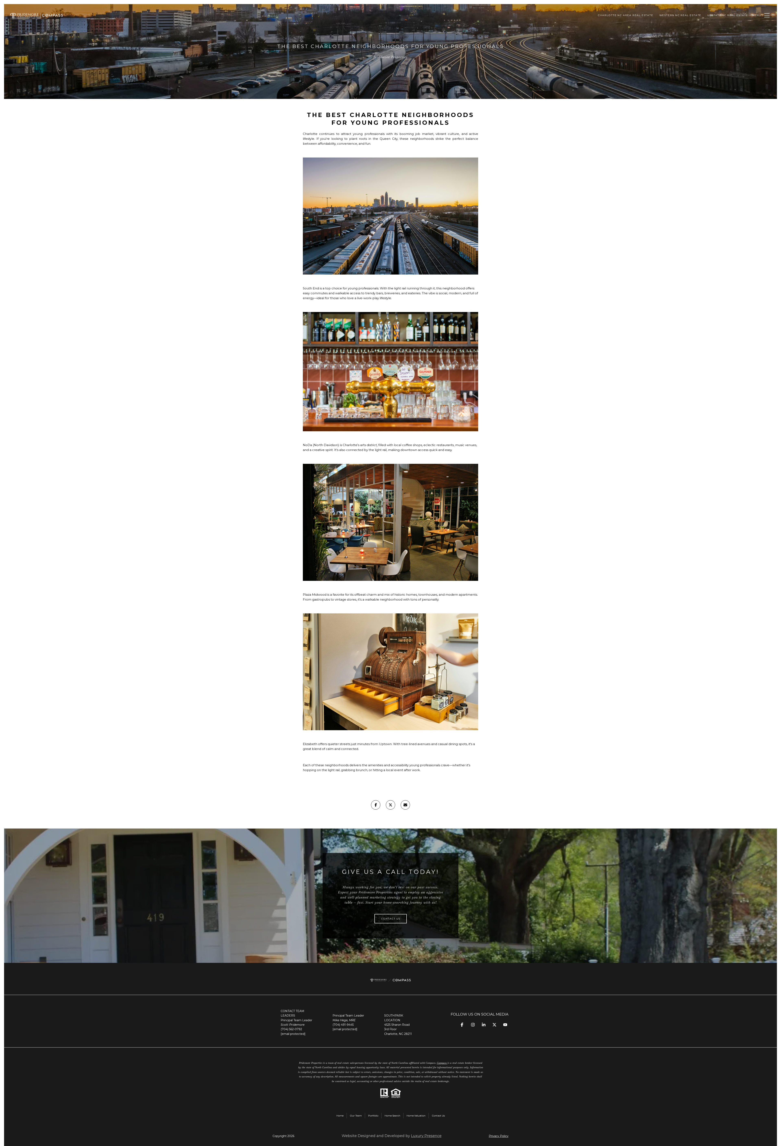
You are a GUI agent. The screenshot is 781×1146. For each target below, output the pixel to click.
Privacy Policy (498, 1136)
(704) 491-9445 (343, 1025)
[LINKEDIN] (483, 1024)
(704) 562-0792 (291, 1029)
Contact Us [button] (390, 918)
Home (340, 1115)
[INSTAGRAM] (472, 1024)
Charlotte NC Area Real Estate (625, 15)
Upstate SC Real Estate (727, 15)
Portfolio (373, 1115)
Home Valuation (416, 1115)
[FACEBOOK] (462, 1024)
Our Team (356, 1115)
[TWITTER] (494, 1024)
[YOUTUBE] (505, 1024)
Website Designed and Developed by (392, 1136)
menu (756, 15)
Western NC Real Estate (680, 15)
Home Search (392, 1115)
